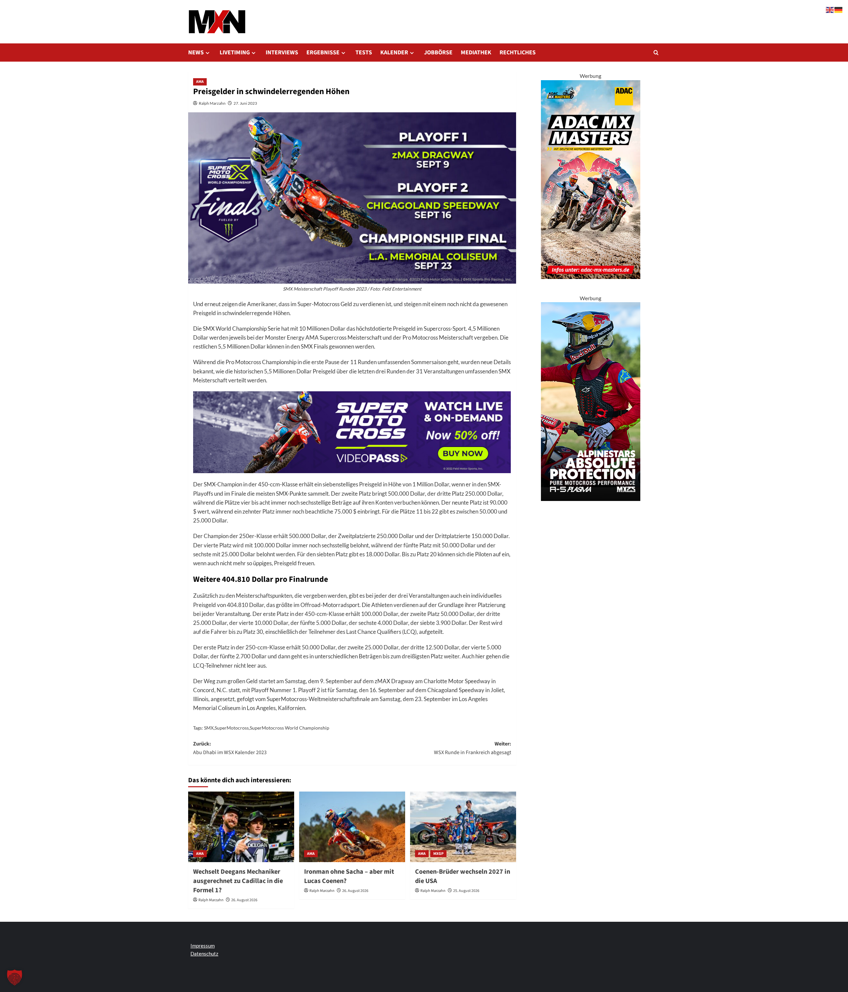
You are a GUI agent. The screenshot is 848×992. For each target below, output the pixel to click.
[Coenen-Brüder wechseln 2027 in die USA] (463, 827)
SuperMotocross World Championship (289, 728)
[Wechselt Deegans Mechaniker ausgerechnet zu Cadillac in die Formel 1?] (241, 827)
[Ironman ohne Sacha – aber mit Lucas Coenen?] (352, 827)
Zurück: (230, 748)
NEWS (196, 52)
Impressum (202, 946)
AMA (200, 81)
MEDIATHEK (476, 52)
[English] (830, 9)
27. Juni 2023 (245, 103)
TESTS (363, 52)
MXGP (438, 853)
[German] (838, 9)
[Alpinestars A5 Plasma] (590, 401)
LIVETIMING (235, 52)
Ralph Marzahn (212, 103)
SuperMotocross (232, 728)
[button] (656, 52)
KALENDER (394, 52)
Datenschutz (204, 954)
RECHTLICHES (518, 52)
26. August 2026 (244, 900)
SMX (209, 728)
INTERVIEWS (282, 52)
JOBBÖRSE (438, 52)
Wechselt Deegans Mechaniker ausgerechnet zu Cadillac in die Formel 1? (238, 881)
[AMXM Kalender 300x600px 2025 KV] (590, 179)
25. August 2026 (466, 891)
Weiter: (472, 748)
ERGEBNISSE (323, 52)
